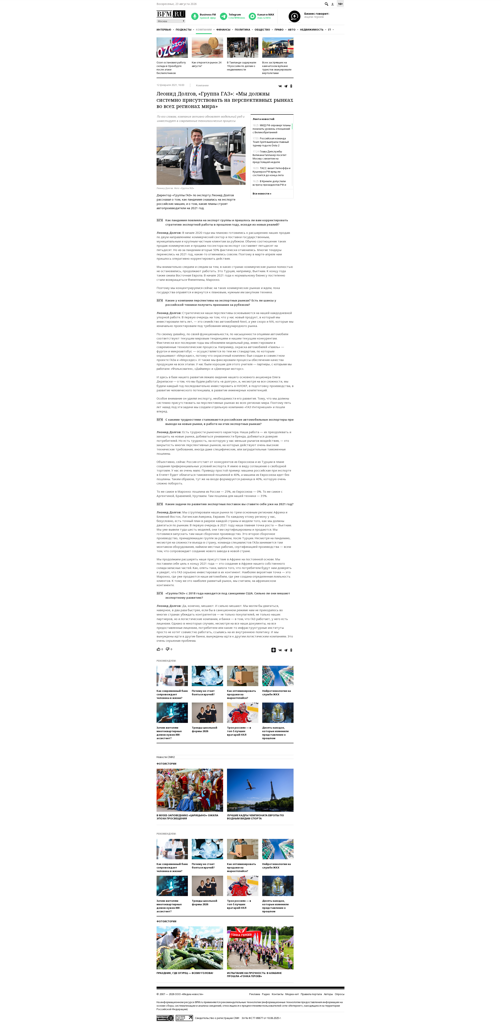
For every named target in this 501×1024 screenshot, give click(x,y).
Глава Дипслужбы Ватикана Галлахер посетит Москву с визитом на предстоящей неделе (269, 157)
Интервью (164, 29)
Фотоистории (166, 763)
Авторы (328, 994)
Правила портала (311, 994)
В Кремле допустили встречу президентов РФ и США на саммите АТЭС (269, 184)
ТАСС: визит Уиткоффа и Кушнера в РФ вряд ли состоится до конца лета (271, 171)
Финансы (223, 29)
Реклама (254, 994)
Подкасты (183, 29)
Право (279, 29)
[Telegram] (285, 86)
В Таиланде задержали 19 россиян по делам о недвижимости (241, 66)
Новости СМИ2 (166, 757)
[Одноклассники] (291, 86)
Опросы (339, 994)
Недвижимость (311, 29)
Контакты (277, 994)
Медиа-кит (292, 994)
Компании (204, 29)
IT (329, 29)
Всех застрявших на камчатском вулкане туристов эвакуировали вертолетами (276, 68)
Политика (242, 29)
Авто (292, 29)
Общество (262, 29)
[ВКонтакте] (280, 86)
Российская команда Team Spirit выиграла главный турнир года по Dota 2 (271, 142)
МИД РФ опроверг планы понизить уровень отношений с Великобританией (272, 128)
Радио (266, 994)
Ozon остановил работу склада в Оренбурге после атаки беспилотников (171, 68)
